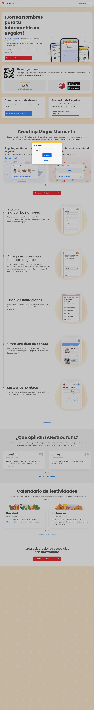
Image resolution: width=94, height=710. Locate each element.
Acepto (47, 155)
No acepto (47, 160)
